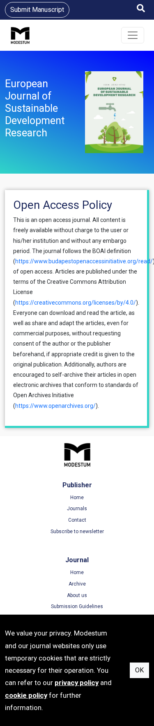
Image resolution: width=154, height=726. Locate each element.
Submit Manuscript (37, 10)
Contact (77, 520)
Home (77, 497)
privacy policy (77, 683)
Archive (77, 584)
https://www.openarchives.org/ (55, 406)
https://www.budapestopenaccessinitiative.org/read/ (84, 261)
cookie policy (26, 695)
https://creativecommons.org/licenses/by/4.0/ (75, 302)
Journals (77, 508)
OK (139, 670)
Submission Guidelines (77, 606)
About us (77, 595)
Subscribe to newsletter (77, 531)
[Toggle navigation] (132, 35)
